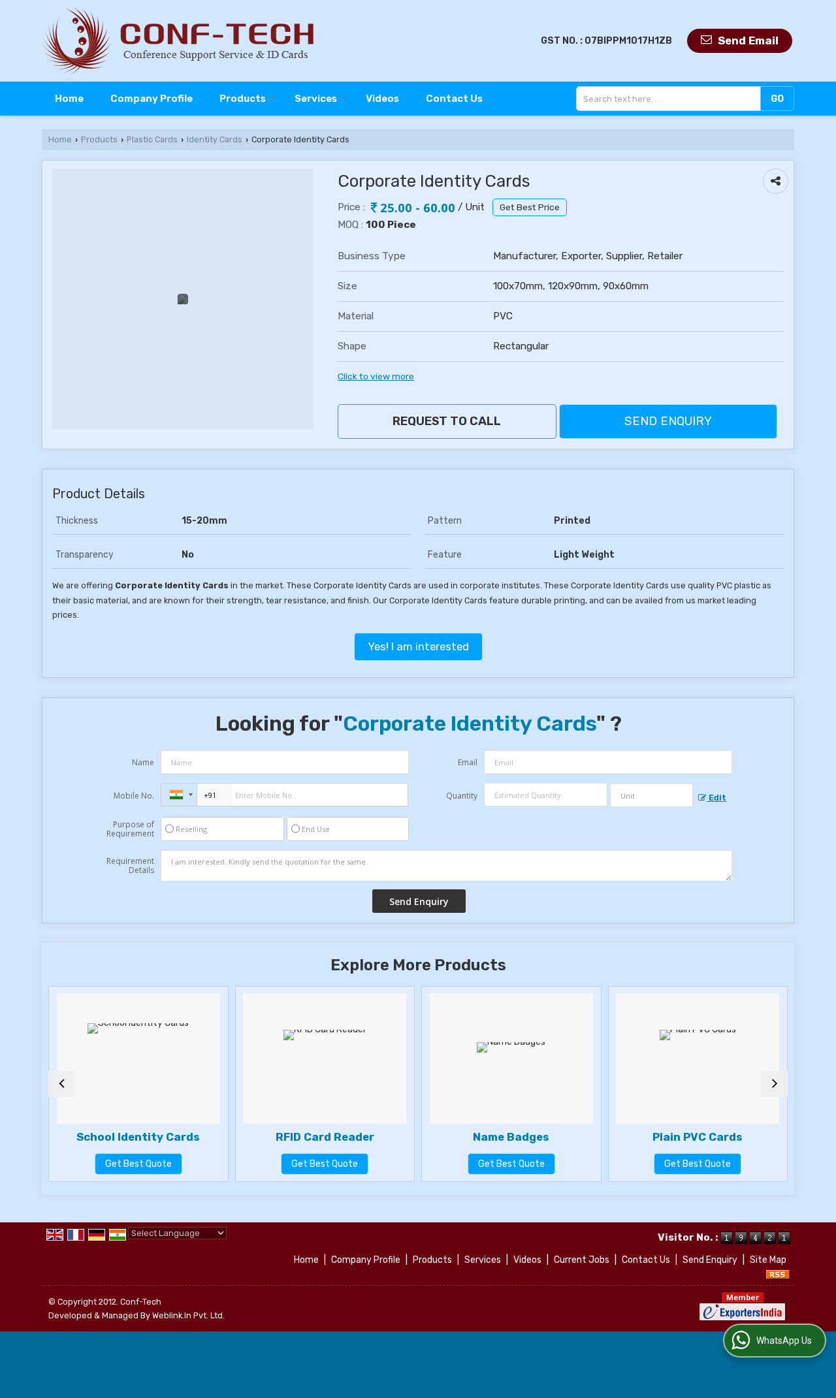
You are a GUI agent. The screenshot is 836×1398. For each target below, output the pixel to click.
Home (69, 98)
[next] (775, 1084)
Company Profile (151, 98)
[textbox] (671, 98)
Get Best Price (530, 207)
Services (316, 98)
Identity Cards (214, 139)
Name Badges (511, 1136)
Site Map (768, 1259)
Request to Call (447, 421)
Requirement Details (130, 866)
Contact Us (454, 98)
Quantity (461, 795)
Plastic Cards (152, 139)
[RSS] (778, 1273)
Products (242, 98)
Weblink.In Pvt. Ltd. (188, 1315)
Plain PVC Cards (697, 1136)
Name (143, 762)
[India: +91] (179, 794)
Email (467, 762)
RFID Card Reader (325, 1136)
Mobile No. (134, 795)
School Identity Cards (138, 1136)
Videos (382, 98)
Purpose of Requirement (130, 829)
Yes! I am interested (418, 646)
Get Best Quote (138, 1163)
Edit (716, 797)
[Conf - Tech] (178, 41)
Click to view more (376, 376)
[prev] (61, 1084)
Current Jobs (581, 1259)
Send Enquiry (668, 421)
